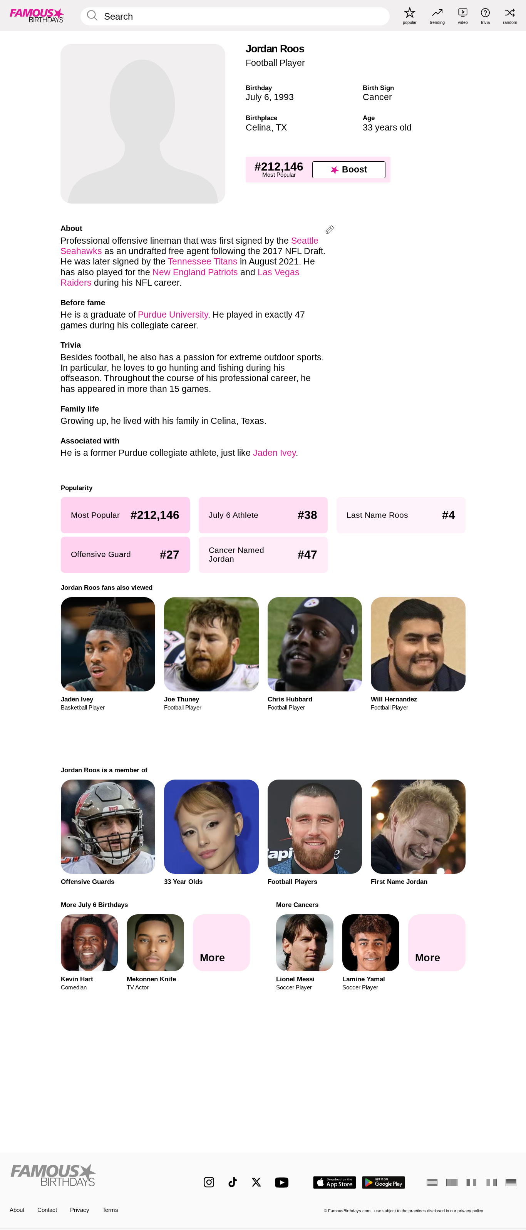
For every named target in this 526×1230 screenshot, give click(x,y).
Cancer (377, 97)
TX (281, 127)
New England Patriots (195, 272)
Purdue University (173, 315)
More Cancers (297, 905)
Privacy (79, 1210)
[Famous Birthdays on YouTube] (283, 1182)
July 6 (257, 97)
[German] (511, 1182)
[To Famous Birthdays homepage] (37, 15)
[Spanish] (432, 1182)
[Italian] (491, 1182)
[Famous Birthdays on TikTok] (233, 1182)
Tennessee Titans (203, 261)
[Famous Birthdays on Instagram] (209, 1182)
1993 (284, 97)
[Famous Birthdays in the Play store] (383, 1182)
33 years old (387, 127)
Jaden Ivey (274, 453)
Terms (110, 1210)
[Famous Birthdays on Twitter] (256, 1182)
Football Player (275, 63)
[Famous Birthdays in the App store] (334, 1182)
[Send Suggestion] (329, 231)
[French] (471, 1182)
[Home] (92, 1176)
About (17, 1210)
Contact (47, 1210)
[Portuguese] (451, 1182)
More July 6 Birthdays (93, 905)
